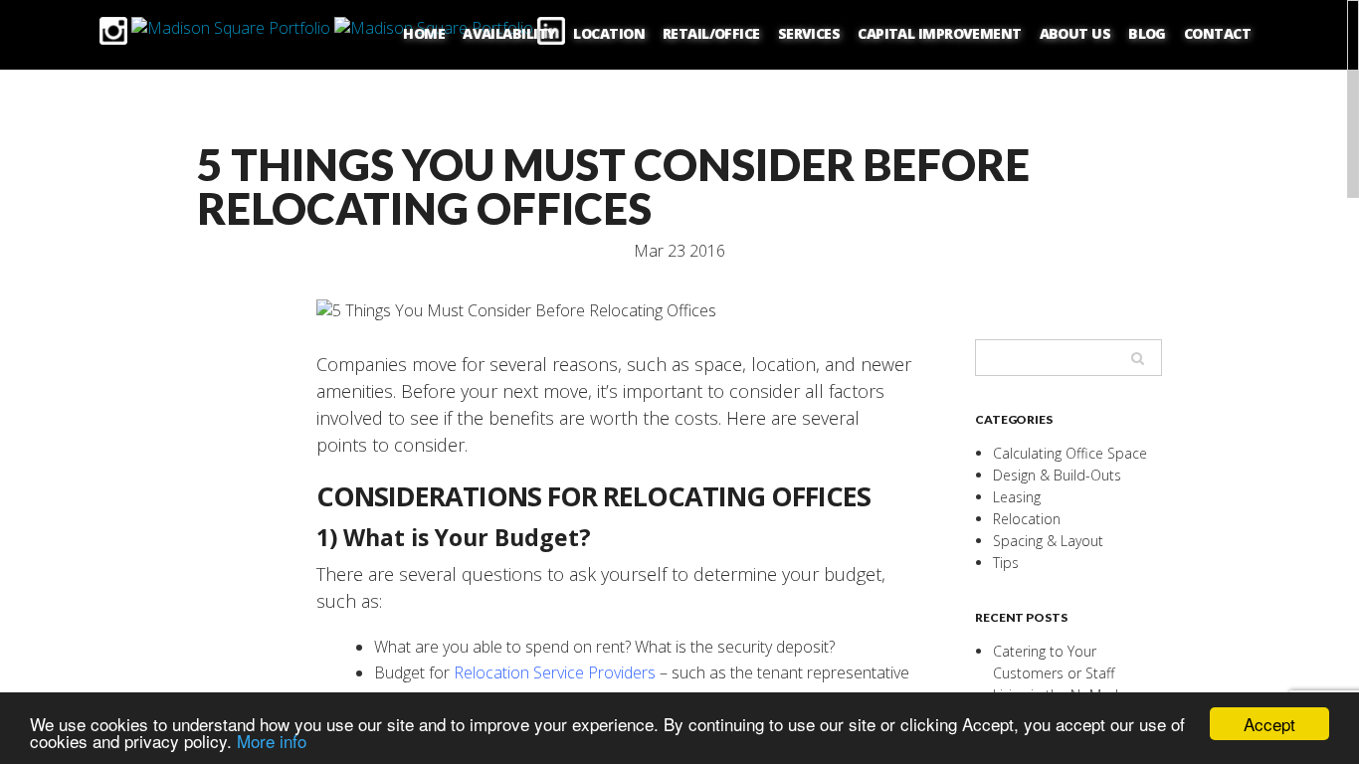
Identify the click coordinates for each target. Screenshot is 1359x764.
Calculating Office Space (1070, 453)
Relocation (1027, 518)
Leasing (1017, 496)
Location (609, 33)
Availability (509, 33)
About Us (1075, 33)
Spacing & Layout (1048, 540)
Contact (1217, 33)
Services (809, 33)
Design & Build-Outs (1057, 475)
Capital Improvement (939, 33)
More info (271, 740)
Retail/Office (711, 33)
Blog (1147, 33)
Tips (1006, 562)
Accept (1269, 723)
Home (424, 33)
